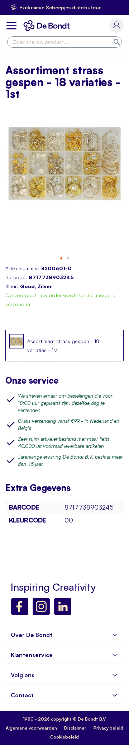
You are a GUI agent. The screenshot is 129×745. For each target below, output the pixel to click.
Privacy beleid (108, 728)
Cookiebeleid (64, 737)
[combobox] (64, 42)
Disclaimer (75, 728)
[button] (61, 258)
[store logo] (48, 26)
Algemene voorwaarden (31, 728)
